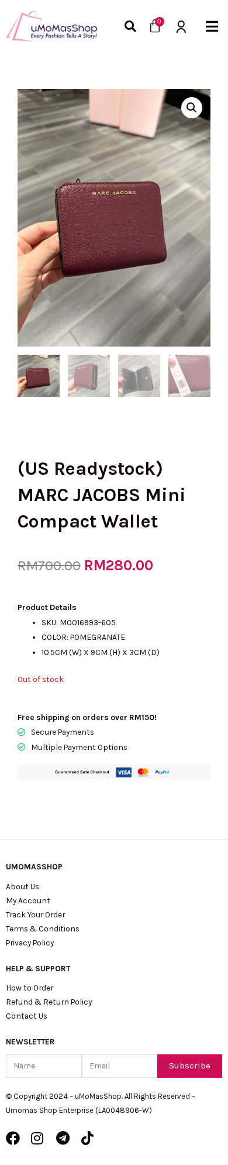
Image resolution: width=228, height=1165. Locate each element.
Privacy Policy (30, 942)
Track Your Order (35, 914)
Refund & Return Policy (49, 1001)
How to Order (29, 987)
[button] (212, 26)
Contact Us (26, 1015)
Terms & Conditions (43, 928)
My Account (28, 900)
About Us (22, 886)
